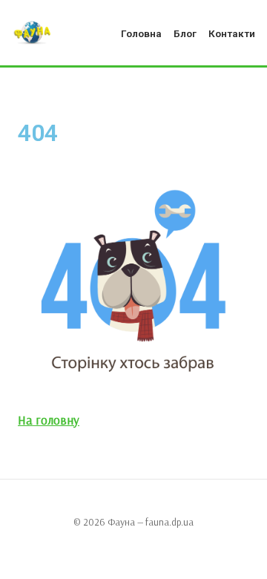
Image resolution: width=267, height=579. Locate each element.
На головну (48, 420)
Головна (141, 33)
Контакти (231, 33)
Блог (185, 33)
